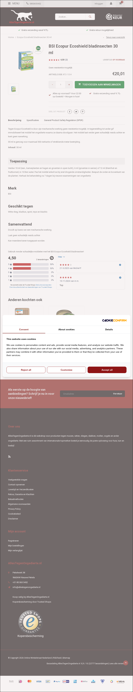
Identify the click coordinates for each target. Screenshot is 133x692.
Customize (66, 370)
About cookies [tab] (66, 329)
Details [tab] (109, 329)
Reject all (26, 370)
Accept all (107, 370)
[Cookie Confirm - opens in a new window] (114, 320)
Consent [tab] (24, 329)
